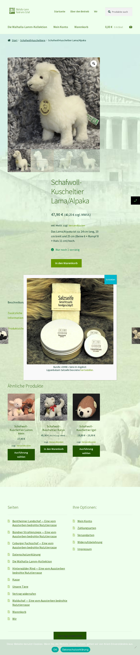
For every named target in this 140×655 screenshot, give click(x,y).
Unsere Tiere (20, 586)
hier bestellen (86, 370)
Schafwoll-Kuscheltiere (32, 40)
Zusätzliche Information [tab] (15, 315)
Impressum (84, 549)
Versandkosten (77, 225)
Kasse (16, 579)
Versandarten (85, 535)
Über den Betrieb (79, 11)
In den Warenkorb (66, 263)
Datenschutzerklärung (26, 554)
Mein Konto (60, 27)
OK (55, 649)
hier (77, 91)
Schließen (110, 279)
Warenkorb (81, 27)
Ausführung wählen (21, 454)
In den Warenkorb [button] (54, 449)
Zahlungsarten (86, 528)
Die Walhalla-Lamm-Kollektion (27, 27)
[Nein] (135, 647)
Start (14, 40)
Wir (96, 11)
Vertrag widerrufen (24, 593)
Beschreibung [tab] (16, 302)
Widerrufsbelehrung (89, 542)
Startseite (59, 11)
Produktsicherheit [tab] (19, 328)
